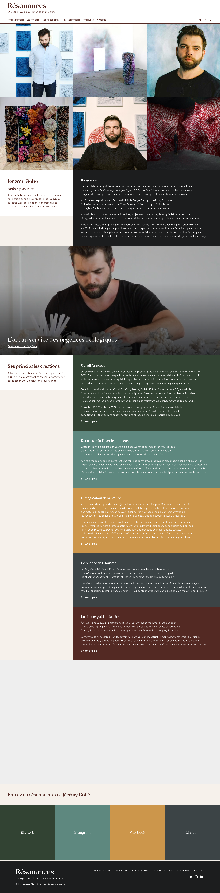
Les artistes (33, 20)
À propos (101, 20)
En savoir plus (89, 421)
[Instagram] (205, 20)
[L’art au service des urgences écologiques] (110, 300)
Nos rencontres (51, 20)
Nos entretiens (16, 20)
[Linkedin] (210, 20)
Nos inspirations (71, 20)
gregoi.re (61, 884)
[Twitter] (200, 20)
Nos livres (88, 20)
